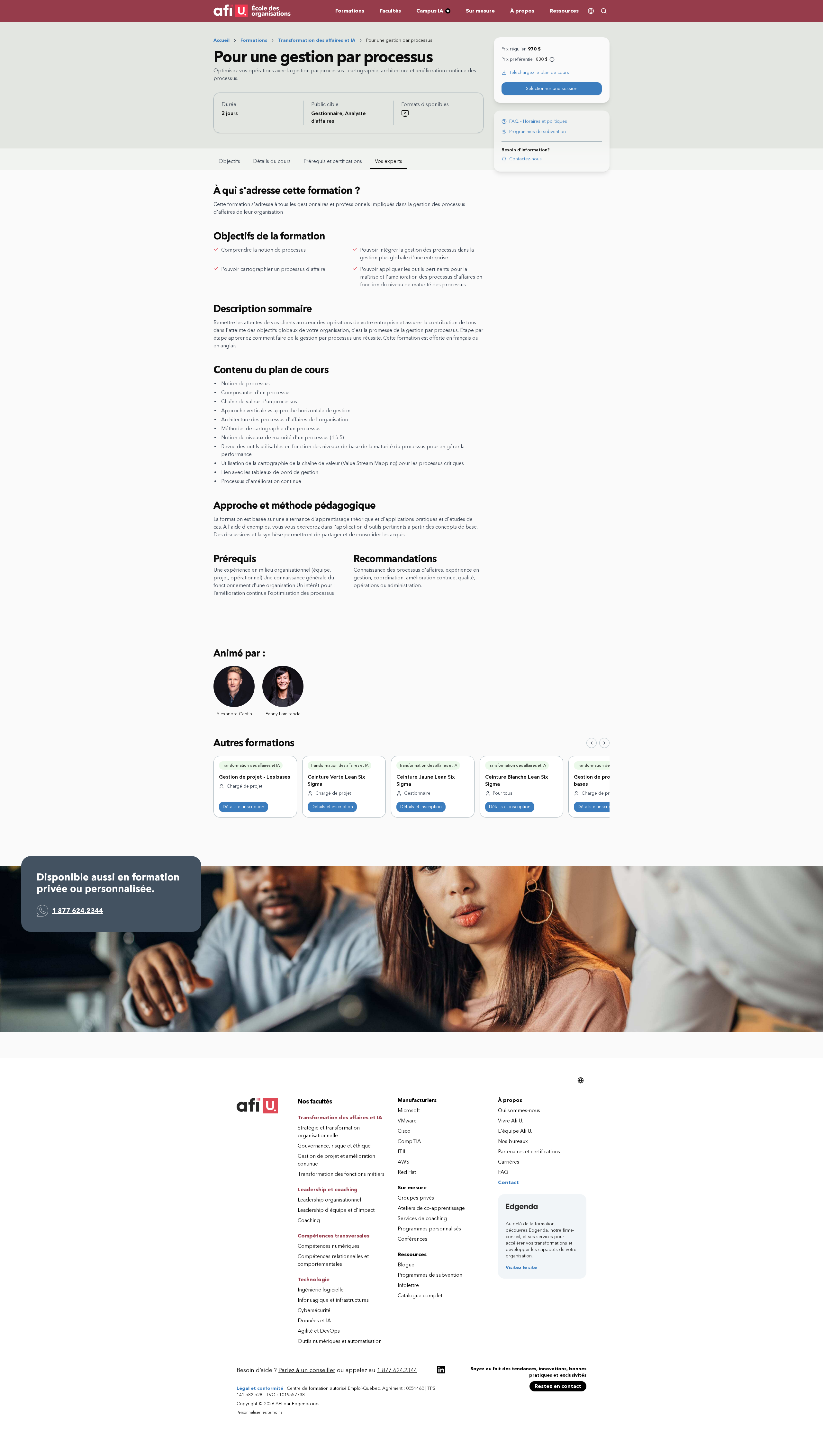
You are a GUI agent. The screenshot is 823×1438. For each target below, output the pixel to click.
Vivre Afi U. (510, 1121)
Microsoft (409, 1110)
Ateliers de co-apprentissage (431, 1208)
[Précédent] (591, 743)
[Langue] (591, 11)
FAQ (503, 1172)
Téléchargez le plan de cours (539, 72)
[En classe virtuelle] (405, 113)
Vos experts (388, 161)
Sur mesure (480, 11)
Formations (349, 11)
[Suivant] (604, 743)
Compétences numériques (328, 1246)
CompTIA (409, 1141)
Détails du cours (272, 161)
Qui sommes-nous (519, 1110)
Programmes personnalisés (429, 1229)
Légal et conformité (260, 1388)
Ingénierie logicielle (321, 1290)
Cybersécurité (314, 1310)
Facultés (390, 11)
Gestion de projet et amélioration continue (336, 1160)
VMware (407, 1121)
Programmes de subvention (537, 131)
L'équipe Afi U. (515, 1131)
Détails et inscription (243, 806)
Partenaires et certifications (529, 1151)
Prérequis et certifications (332, 161)
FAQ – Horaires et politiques (538, 121)
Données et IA (314, 1320)
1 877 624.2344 (77, 911)
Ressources (564, 11)
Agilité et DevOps (319, 1331)
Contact (508, 1182)
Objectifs (229, 161)
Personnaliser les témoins (259, 1412)
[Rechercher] (604, 11)
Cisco (404, 1131)
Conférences (412, 1239)
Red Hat (407, 1172)
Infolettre (408, 1285)
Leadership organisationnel (329, 1200)
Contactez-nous (525, 159)
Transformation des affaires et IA (316, 40)
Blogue (406, 1265)
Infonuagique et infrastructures (333, 1300)
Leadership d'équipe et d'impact (336, 1210)
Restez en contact (558, 1386)
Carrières (508, 1162)
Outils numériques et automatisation (340, 1341)
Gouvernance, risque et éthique (334, 1146)
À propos (522, 11)
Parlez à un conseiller (306, 1370)
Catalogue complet (420, 1295)
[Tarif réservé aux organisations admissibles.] (552, 59)
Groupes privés (416, 1198)
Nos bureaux (513, 1141)
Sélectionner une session (551, 88)
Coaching (309, 1220)
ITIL (402, 1151)
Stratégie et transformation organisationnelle (329, 1132)
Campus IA (436, 11)
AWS (403, 1162)
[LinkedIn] (441, 1369)
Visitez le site (521, 1267)
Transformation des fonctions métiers (341, 1174)
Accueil (221, 40)
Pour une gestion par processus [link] (399, 40)
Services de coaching (422, 1218)
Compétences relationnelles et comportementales (333, 1260)
